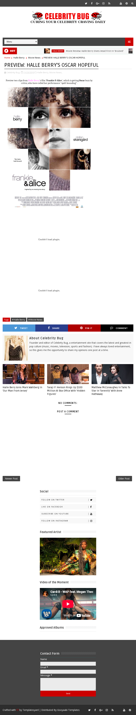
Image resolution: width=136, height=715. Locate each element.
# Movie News (35, 319)
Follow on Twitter (53, 500)
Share (56, 328)
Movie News (34, 57)
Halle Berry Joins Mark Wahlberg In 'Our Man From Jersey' (22, 389)
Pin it (88, 328)
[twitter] (86, 3)
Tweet (24, 328)
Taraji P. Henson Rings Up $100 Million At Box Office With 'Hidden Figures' (66, 391)
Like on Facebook (52, 507)
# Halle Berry (18, 319)
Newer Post (11, 478)
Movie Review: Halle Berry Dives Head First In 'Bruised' (84, 51)
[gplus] (97, 3)
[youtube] (120, 3)
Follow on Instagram (54, 521)
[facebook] (91, 3)
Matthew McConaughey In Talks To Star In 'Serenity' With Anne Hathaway (111, 391)
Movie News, (55, 72)
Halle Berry (47, 51)
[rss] (109, 3)
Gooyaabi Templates (68, 710)
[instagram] (103, 3)
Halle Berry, (43, 72)
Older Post (124, 478)
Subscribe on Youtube (55, 514)
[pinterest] (126, 3)
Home (7, 57)
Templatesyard (31, 710)
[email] (115, 3)
